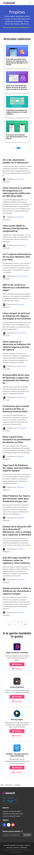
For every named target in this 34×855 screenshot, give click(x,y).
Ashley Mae (20, 487)
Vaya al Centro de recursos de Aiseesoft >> (17, 27)
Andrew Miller (21, 245)
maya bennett (21, 333)
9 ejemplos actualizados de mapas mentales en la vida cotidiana (16, 112)
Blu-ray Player (17, 719)
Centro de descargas (10, 798)
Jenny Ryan (20, 217)
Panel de (16, 847)
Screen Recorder (17, 687)
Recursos (9, 785)
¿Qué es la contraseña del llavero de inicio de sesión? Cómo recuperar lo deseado (16, 87)
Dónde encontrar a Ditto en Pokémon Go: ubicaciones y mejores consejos (17, 591)
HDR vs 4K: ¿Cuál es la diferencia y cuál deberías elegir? (16, 287)
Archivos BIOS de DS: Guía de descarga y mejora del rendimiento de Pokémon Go (16, 379)
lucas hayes (20, 179)
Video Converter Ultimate (17, 653)
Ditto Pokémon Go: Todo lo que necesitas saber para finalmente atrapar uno (16, 498)
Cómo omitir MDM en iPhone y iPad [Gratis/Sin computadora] (15, 228)
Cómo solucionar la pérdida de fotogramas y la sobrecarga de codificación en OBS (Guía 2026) (17, 191)
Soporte (26, 845)
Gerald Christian (21, 276)
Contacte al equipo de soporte (11, 816)
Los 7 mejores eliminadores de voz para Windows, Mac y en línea (17, 257)
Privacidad (20, 845)
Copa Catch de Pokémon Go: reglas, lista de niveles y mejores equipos (17, 468)
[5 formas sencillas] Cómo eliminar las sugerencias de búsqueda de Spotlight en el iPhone (17, 62)
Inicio (2, 785)
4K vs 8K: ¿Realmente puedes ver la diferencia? (15, 161)
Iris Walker (19, 456)
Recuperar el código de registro (12, 811)
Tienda (10, 802)
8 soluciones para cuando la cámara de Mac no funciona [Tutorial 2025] (16, 409)
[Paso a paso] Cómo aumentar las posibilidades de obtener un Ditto (17, 439)
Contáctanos (23, 847)
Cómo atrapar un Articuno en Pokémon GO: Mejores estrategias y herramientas (17, 316)
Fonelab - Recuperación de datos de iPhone (17, 755)
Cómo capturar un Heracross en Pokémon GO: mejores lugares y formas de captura (17, 345)
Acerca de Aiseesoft (9, 845)
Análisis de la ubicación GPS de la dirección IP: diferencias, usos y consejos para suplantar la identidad (17, 530)
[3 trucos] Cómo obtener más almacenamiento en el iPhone (16, 136)
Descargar (18, 664)
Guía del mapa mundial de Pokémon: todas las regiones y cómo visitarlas (16, 560)
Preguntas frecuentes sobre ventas (13, 813)
